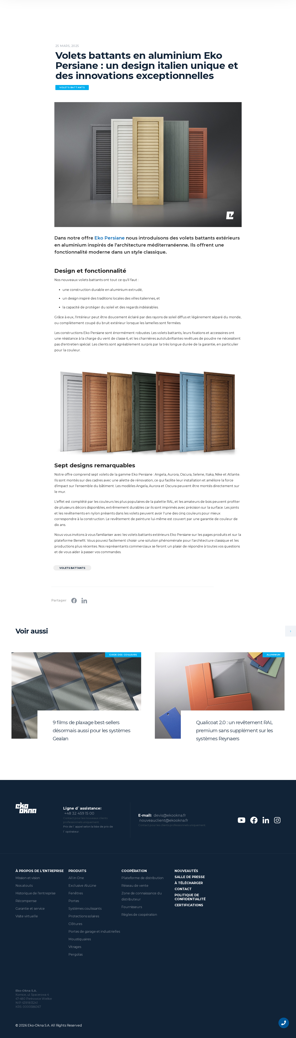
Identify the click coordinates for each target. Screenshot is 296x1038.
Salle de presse (190, 877)
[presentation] (290, 631)
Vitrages (74, 947)
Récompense (26, 901)
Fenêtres (75, 893)
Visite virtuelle (27, 916)
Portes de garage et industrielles (94, 931)
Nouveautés (186, 871)
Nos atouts (24, 886)
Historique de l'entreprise (36, 893)
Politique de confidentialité (190, 897)
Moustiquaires (79, 939)
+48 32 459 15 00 (79, 813)
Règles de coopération (139, 915)
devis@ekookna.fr (170, 815)
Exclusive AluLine (82, 886)
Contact (183, 889)
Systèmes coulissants (84, 908)
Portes (73, 901)
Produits (77, 871)
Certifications (189, 905)
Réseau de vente (134, 886)
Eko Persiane (109, 238)
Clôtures (75, 924)
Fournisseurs (131, 907)
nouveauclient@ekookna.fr (163, 820)
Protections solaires (83, 916)
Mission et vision (28, 878)
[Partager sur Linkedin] (84, 600)
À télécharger (189, 883)
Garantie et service (30, 908)
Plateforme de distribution (142, 878)
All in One (76, 878)
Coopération (134, 871)
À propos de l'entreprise (40, 871)
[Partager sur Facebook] (74, 600)
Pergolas (75, 954)
